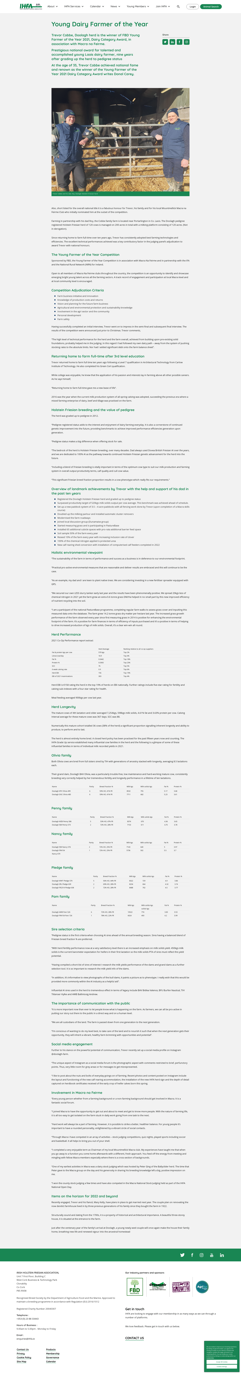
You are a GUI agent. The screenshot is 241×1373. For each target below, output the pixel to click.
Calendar (95, 6)
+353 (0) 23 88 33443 (28, 1318)
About (51, 6)
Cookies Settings (222, 1366)
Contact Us (23, 1349)
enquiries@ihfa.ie (26, 1338)
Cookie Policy (24, 1357)
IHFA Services (72, 6)
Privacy (21, 1353)
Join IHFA (161, 6)
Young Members (136, 6)
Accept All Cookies (221, 1362)
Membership (52, 1353)
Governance (52, 1357)
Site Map (21, 1361)
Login (193, 6)
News (114, 6)
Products (51, 1349)
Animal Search (211, 6)
